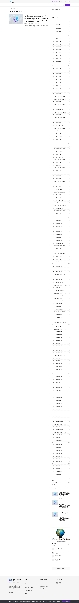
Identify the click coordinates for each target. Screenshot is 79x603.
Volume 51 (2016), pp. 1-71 (57, 122)
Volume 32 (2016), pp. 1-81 (57, 77)
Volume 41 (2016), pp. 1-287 (57, 91)
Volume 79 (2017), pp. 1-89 (57, 186)
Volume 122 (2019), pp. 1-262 (57, 279)
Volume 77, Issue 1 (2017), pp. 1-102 (59, 181)
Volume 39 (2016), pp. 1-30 (57, 88)
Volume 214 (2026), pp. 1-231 (57, 469)
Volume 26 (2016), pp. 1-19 (57, 68)
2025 (52, 442)
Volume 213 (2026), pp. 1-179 (57, 468)
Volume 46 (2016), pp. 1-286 (57, 107)
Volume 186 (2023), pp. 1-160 (57, 412)
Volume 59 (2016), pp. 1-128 (57, 139)
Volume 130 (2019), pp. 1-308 (57, 303)
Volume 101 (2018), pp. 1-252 (57, 220)
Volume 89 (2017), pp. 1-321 (57, 213)
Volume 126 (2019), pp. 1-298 (57, 288)
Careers (26, 4)
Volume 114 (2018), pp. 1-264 (57, 240)
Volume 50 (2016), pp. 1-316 (57, 120)
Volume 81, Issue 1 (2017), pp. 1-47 (59, 191)
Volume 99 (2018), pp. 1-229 (57, 261)
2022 (52, 373)
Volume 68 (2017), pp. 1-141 (57, 162)
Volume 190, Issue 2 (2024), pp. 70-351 (60, 424)
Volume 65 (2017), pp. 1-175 (57, 154)
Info (52, 478)
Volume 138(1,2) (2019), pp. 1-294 (58, 319)
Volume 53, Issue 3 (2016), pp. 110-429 (60, 130)
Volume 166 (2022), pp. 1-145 (57, 379)
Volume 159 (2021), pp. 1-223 (57, 366)
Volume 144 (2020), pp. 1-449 (57, 337)
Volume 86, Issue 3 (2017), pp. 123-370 (60, 205)
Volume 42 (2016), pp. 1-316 (57, 93)
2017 (52, 143)
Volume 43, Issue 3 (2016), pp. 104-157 (60, 99)
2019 (52, 263)
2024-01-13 (60, 510)
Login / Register (58, 582)
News (30, 4)
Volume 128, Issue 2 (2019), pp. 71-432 (60, 300)
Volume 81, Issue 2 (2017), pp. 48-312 (59, 192)
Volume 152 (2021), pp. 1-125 (57, 352)
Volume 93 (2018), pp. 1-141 (57, 248)
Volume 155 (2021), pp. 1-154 (57, 360)
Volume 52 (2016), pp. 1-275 (57, 123)
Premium (53, 484)
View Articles (20, 4)
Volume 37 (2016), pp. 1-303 (57, 85)
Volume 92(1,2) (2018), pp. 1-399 (58, 243)
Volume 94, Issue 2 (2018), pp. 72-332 (59, 253)
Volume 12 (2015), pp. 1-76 (57, 40)
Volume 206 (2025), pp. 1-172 (57, 455)
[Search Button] (53, 5)
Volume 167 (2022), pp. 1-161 (57, 381)
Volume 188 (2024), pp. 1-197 (57, 418)
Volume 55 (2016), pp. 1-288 (57, 133)
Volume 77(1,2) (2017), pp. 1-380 (58, 179)
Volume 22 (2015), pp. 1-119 (57, 55)
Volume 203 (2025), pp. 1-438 (57, 450)
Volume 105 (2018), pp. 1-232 (57, 226)
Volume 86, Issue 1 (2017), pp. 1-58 (59, 202)
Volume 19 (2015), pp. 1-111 (57, 50)
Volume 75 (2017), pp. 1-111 (57, 176)
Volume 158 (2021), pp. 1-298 (57, 364)
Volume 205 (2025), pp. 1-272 (57, 453)
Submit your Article (58, 548)
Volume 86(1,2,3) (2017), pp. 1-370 (58, 200)
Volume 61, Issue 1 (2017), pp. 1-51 (59, 146)
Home (10, 4)
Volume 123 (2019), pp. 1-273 (57, 280)
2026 (52, 463)
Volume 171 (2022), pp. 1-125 (57, 387)
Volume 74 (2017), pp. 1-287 (57, 175)
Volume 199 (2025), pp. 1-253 (57, 444)
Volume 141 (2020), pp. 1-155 (57, 332)
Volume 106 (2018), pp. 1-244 (57, 228)
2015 (52, 35)
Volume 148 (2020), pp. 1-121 (57, 343)
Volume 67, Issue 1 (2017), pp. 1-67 (59, 159)
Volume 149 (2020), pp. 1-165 (57, 345)
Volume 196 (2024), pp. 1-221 (57, 437)
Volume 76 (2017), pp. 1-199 (57, 178)
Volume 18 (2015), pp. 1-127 (57, 49)
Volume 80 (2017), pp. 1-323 (57, 187)
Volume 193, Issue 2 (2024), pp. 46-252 (60, 432)
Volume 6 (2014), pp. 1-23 (57, 33)
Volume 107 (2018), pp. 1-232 (57, 229)
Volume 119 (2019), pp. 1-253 (57, 271)
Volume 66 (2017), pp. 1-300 (57, 156)
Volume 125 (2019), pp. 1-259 (57, 287)
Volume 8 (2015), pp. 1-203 (57, 61)
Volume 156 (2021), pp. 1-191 (57, 361)
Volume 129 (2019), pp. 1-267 (57, 301)
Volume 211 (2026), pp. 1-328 (57, 465)
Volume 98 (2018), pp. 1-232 (57, 259)
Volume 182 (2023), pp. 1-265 (57, 406)
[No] (77, 601)
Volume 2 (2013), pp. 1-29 (57, 24)
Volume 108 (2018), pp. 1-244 (57, 231)
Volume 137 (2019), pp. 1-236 (57, 317)
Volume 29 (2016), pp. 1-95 (57, 73)
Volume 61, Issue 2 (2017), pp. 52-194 (59, 148)
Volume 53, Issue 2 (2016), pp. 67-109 (59, 128)
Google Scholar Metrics (44, 586)
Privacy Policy (58, 583)
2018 (52, 217)
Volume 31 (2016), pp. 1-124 (57, 76)
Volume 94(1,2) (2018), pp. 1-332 (58, 250)
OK (62, 601)
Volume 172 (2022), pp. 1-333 (57, 388)
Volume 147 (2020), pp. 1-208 (57, 342)
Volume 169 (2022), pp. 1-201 (57, 384)
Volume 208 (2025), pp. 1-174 (57, 458)
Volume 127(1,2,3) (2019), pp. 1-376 (58, 290)
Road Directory (42, 589)
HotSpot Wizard (15, 8)
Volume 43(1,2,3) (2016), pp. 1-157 (58, 94)
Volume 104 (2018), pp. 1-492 (57, 225)
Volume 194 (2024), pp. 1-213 (57, 434)
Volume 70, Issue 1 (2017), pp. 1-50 (59, 167)
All (60, 488)
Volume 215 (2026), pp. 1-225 (57, 471)
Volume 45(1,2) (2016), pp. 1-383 (58, 102)
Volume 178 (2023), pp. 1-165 (57, 400)
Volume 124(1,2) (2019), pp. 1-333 (58, 282)
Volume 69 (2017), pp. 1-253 (57, 164)
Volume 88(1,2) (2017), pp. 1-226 (58, 208)
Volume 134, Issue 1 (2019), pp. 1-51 (59, 311)
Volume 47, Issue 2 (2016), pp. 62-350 (59, 112)
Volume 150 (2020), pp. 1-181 (57, 346)
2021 (52, 348)
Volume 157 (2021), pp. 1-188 (57, 363)
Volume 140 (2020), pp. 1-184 (57, 331)
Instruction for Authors (29, 587)
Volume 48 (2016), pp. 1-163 (57, 114)
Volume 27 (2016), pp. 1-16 (57, 70)
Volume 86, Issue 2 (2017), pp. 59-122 (59, 203)
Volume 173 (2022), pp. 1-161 (57, 390)
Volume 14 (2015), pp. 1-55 (57, 43)
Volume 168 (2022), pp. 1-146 (57, 382)
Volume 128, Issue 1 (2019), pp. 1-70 (59, 298)
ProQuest (42, 588)
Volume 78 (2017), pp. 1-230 (57, 184)
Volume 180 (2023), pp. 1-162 (57, 403)
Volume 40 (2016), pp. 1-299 (57, 90)
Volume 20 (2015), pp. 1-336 (57, 52)
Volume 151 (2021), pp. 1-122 (57, 350)
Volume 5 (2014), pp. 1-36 (57, 31)
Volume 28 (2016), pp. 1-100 (57, 71)
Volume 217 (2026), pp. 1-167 (57, 474)
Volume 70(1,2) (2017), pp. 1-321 (58, 165)
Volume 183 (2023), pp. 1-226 (57, 408)
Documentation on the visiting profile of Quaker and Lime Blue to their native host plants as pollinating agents (64, 494)
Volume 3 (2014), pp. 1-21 (57, 28)
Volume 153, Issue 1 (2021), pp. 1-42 (59, 355)
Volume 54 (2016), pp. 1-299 (57, 131)
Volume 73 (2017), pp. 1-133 (57, 173)
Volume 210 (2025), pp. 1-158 (57, 461)
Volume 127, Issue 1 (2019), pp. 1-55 (59, 292)
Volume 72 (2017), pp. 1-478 (57, 172)
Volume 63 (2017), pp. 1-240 (57, 151)
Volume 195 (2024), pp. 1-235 (57, 435)
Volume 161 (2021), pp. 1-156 (57, 369)
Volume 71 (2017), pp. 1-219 (57, 170)
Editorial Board (27, 584)
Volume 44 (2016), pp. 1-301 (57, 101)
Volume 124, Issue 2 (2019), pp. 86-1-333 (60, 285)
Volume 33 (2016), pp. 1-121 (57, 79)
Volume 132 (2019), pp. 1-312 (57, 306)
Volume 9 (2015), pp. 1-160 (57, 63)
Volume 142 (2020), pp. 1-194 (57, 334)
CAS (41, 583)
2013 (52, 21)
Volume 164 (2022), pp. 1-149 (57, 376)
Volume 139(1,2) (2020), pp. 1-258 (58, 326)
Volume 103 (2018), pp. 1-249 (57, 223)
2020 (52, 324)
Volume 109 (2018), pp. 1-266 (57, 232)
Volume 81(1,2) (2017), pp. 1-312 (58, 189)
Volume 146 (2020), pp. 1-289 (57, 340)
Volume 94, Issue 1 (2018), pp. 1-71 (59, 251)
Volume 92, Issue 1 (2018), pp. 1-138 (59, 245)
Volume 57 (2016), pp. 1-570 (57, 136)
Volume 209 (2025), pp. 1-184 (57, 459)
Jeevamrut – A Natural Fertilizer (60, 552)
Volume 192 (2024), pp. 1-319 (57, 427)
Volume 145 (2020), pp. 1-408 (57, 339)
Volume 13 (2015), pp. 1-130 (57, 41)
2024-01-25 (35, 23)
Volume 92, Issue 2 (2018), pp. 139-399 (60, 246)
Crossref (41, 581)
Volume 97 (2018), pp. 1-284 (57, 258)
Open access (54, 13)
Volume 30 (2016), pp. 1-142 (57, 74)
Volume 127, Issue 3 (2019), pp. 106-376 (60, 295)
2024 (52, 414)
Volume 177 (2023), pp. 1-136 (57, 398)
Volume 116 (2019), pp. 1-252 (57, 266)
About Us (54, 543)
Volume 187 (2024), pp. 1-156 (57, 416)
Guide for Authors (58, 559)
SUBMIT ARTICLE (59, 4)
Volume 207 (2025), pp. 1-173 (57, 456)
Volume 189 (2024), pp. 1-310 (57, 419)
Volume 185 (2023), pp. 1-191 (57, 411)
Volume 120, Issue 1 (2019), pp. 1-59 (59, 274)
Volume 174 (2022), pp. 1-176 (57, 391)
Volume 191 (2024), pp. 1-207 (57, 426)
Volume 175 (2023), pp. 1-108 (57, 395)
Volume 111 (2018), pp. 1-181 (57, 235)
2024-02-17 (60, 498)
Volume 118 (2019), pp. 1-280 (57, 269)
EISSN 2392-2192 (55, 1)
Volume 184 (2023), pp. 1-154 (57, 409)
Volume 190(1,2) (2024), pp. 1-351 (58, 421)
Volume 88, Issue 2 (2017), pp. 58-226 (59, 211)
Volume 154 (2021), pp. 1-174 (57, 358)
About (13, 4)
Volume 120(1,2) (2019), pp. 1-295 (58, 272)
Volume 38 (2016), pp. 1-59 (57, 87)
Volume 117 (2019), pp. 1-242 (57, 268)
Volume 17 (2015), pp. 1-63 (57, 47)
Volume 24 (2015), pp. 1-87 (57, 58)
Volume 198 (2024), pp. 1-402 (57, 440)
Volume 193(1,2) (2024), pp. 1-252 (58, 429)
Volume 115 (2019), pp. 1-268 (57, 265)
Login (61, 1)
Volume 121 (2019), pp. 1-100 (57, 277)
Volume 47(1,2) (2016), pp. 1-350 (58, 109)
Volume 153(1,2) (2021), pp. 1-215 (58, 353)
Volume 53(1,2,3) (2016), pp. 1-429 (58, 125)
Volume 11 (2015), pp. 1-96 (57, 38)
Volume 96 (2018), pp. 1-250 (57, 256)
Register (67, 4)
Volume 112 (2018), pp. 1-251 (57, 237)
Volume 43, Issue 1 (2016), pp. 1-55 (59, 96)
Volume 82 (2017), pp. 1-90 (57, 194)
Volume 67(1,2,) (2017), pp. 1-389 (58, 157)
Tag (11, 8)
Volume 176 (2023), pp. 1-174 (57, 397)
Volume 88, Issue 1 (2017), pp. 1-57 (59, 210)
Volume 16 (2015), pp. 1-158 (57, 46)
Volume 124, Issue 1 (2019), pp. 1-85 (59, 284)
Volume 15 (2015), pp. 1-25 (57, 44)
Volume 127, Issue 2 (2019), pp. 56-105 (60, 293)
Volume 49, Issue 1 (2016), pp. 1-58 (59, 117)
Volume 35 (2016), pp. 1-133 (57, 82)
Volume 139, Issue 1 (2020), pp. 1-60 (59, 328)
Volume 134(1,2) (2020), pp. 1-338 (58, 309)
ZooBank (41, 591)
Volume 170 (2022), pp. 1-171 (57, 385)
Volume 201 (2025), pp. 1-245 (57, 447)
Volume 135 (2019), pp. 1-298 (57, 314)
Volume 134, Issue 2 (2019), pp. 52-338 (60, 312)
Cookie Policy (58, 584)
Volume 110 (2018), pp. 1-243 (57, 234)
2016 (52, 65)
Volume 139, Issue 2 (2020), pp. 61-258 (60, 329)
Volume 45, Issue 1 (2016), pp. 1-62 (59, 104)
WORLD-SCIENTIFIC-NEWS (29, 23)
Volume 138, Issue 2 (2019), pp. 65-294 (60, 322)
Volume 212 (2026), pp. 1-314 (57, 466)
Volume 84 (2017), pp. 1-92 (57, 197)
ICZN (41, 587)
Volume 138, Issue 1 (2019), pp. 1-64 (59, 320)
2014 (52, 26)
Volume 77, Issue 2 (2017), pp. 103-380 (60, 183)
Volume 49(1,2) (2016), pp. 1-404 (58, 115)
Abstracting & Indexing (59, 555)
